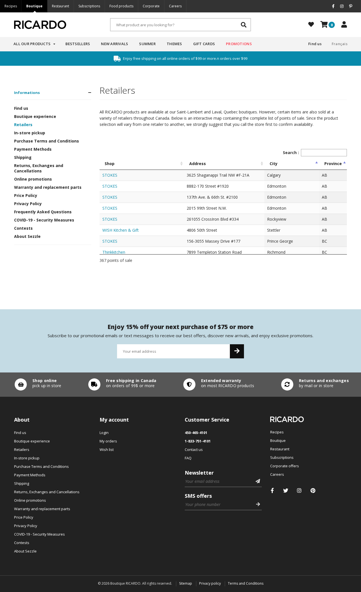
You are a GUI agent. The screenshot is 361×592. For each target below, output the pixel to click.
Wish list (107, 449)
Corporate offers (284, 465)
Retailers (23, 124)
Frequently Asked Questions (43, 211)
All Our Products (32, 43)
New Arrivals (114, 43)
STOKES (109, 175)
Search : (291, 152)
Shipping (23, 157)
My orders (108, 441)
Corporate (151, 6)
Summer (147, 43)
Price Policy (25, 195)
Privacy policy (210, 583)
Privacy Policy (28, 203)
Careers (175, 6)
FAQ (188, 458)
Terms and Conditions (245, 583)
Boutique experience (35, 116)
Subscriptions (89, 6)
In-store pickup (29, 132)
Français (339, 43)
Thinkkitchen (113, 252)
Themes (174, 43)
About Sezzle (27, 236)
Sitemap (185, 583)
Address (197, 163)
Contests (23, 228)
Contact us (194, 449)
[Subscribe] (237, 351)
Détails (36, 384)
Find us (315, 43)
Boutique (34, 6)
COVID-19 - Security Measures (44, 220)
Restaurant (60, 6)
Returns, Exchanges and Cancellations (38, 168)
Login (104, 432)
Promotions (239, 43)
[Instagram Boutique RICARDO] (299, 490)
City (274, 163)
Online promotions (33, 179)
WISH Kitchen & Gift (120, 230)
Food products (121, 6)
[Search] (244, 24)
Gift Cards (204, 43)
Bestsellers (77, 43)
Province (333, 163)
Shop (110, 163)
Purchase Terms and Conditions (46, 141)
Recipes (11, 6)
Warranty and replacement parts (48, 187)
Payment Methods (33, 149)
